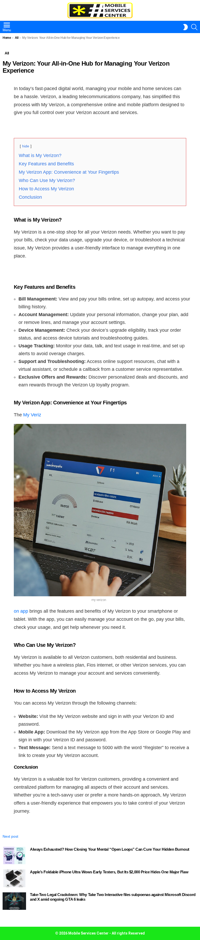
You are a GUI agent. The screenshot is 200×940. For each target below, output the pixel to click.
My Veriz (32, 414)
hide (25, 146)
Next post (10, 836)
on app (21, 611)
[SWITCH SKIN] (185, 27)
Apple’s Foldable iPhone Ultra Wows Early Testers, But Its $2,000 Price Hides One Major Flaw (109, 872)
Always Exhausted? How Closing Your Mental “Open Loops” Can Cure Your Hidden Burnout (109, 849)
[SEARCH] (194, 27)
